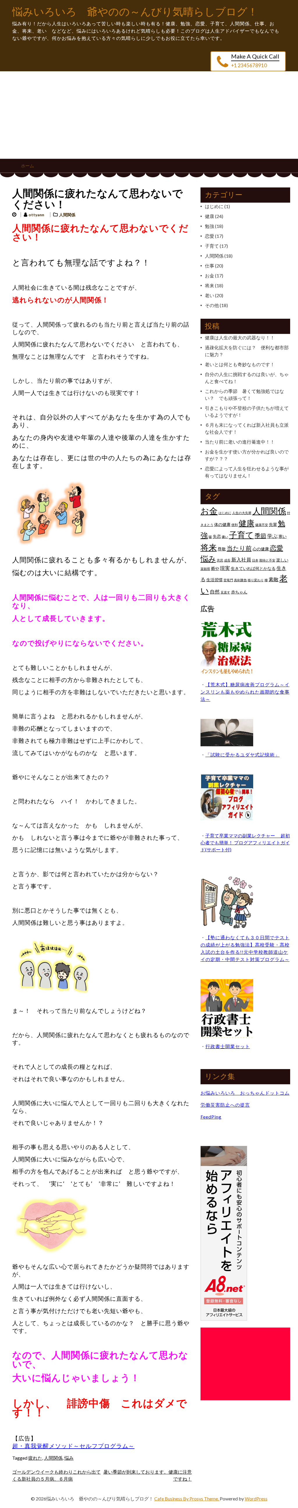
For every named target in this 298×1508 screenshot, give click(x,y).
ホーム (27, 165)
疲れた (35, 1458)
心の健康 (261, 548)
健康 (209, 216)
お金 (209, 275)
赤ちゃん (239, 591)
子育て (212, 246)
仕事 (209, 265)
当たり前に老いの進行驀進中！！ (240, 441)
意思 (220, 560)
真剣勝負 (240, 580)
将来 (209, 285)
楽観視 (205, 568)
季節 (260, 535)
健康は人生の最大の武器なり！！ (240, 337)
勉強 (209, 226)
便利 (234, 525)
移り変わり (256, 580)
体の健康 (222, 524)
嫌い (225, 536)
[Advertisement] (149, 115)
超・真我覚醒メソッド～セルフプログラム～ (73, 1445)
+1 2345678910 (249, 65)
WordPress (256, 1498)
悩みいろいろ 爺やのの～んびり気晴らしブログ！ (135, 12)
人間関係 (67, 214)
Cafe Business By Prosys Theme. (187, 1498)
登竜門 (228, 580)
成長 (227, 560)
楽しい (282, 559)
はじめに (214, 206)
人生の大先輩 (241, 513)
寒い (283, 536)
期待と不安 (267, 560)
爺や (215, 568)
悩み (69, 1458)
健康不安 (261, 525)
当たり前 (239, 548)
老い (209, 295)
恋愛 (209, 236)
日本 (255, 560)
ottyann (36, 214)
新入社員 (241, 560)
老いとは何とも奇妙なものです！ (240, 364)
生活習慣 (214, 579)
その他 (212, 305)
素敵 (274, 579)
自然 (215, 592)
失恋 (217, 536)
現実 (225, 568)
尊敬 (222, 548)
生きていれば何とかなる (253, 568)
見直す (225, 592)
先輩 (273, 524)
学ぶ (272, 536)
